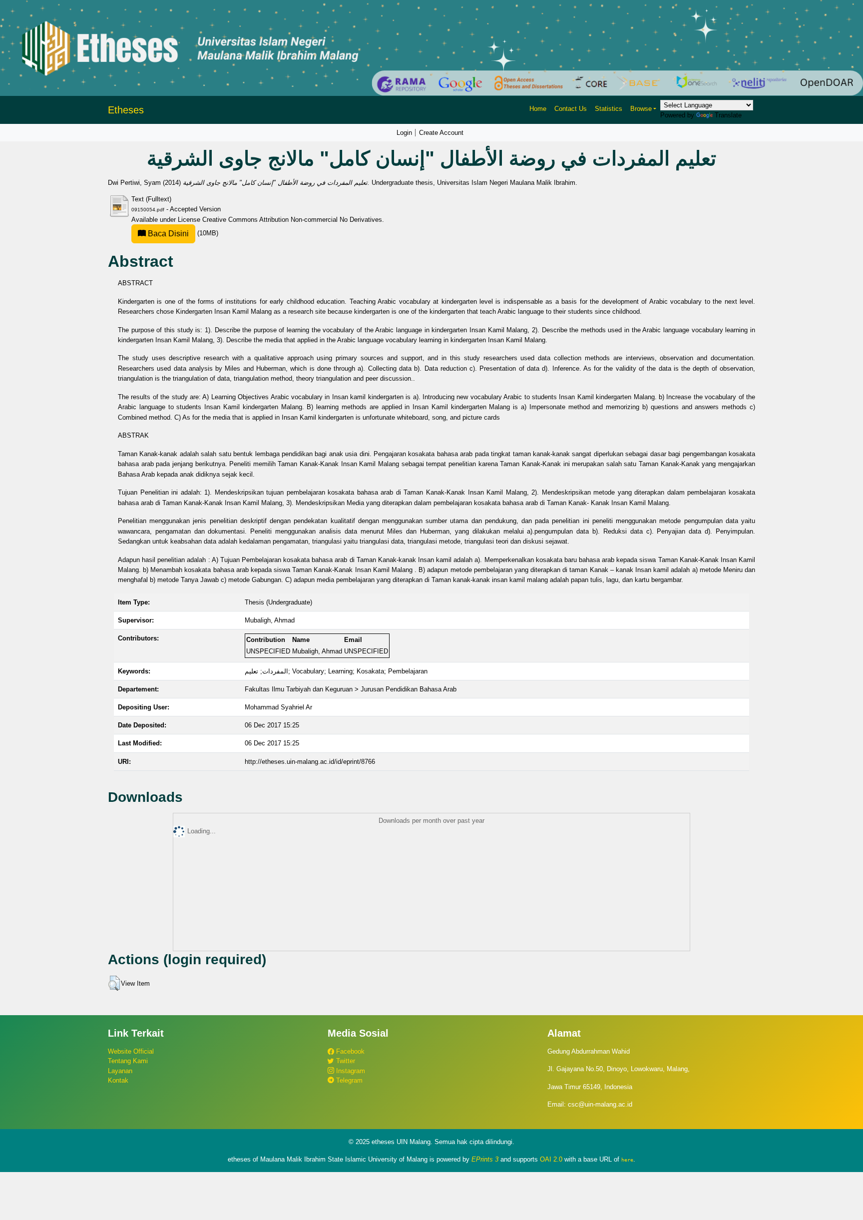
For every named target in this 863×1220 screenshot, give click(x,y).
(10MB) (182, 233)
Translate (728, 115)
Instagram (349, 1071)
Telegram (348, 1080)
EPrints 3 (484, 1159)
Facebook (349, 1051)
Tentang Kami (128, 1061)
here (627, 1160)
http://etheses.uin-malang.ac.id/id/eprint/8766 (310, 761)
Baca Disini (167, 233)
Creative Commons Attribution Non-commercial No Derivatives (292, 219)
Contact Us (570, 108)
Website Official (131, 1051)
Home (537, 108)
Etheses (126, 109)
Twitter (344, 1061)
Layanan (120, 1071)
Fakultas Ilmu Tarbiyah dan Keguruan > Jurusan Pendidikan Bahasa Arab (350, 689)
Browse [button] (641, 108)
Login (404, 132)
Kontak (118, 1080)
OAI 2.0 (551, 1159)
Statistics (608, 108)
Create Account (441, 132)
